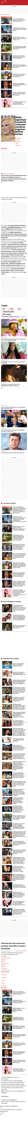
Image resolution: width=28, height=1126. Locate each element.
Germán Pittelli (7, 173)
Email (16, 143)
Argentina (18, 13)
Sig (3, 1113)
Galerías (18, 9)
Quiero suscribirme (21, 951)
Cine (4, 309)
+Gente (18, 11)
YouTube (3, 986)
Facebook (18, 141)
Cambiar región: (5, 1100)
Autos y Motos (18, 7)
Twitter (17, 140)
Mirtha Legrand (7, 314)
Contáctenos (4, 1096)
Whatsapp (18, 138)
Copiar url (17, 145)
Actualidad (4, 148)
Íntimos (17, 6)
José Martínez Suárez (14, 227)
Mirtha (8, 229)
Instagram (25, 3)
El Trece (11, 309)
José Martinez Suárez (8, 311)
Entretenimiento (18, 2)
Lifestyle (18, 4)
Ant (1, 1113)
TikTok (3, 983)
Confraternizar (18, 14)
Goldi (19, 309)
